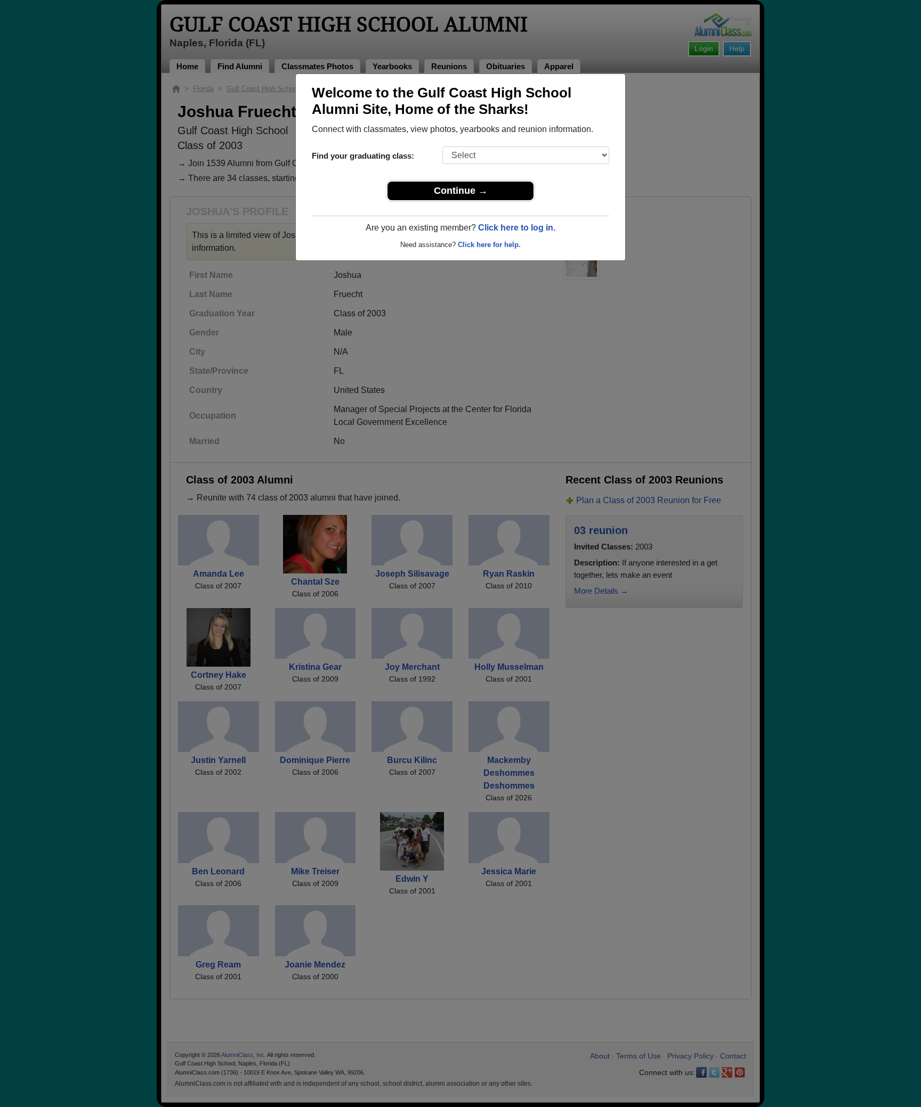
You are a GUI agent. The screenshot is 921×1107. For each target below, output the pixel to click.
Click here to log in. (516, 227)
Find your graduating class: (363, 155)
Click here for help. (489, 245)
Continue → (461, 190)
